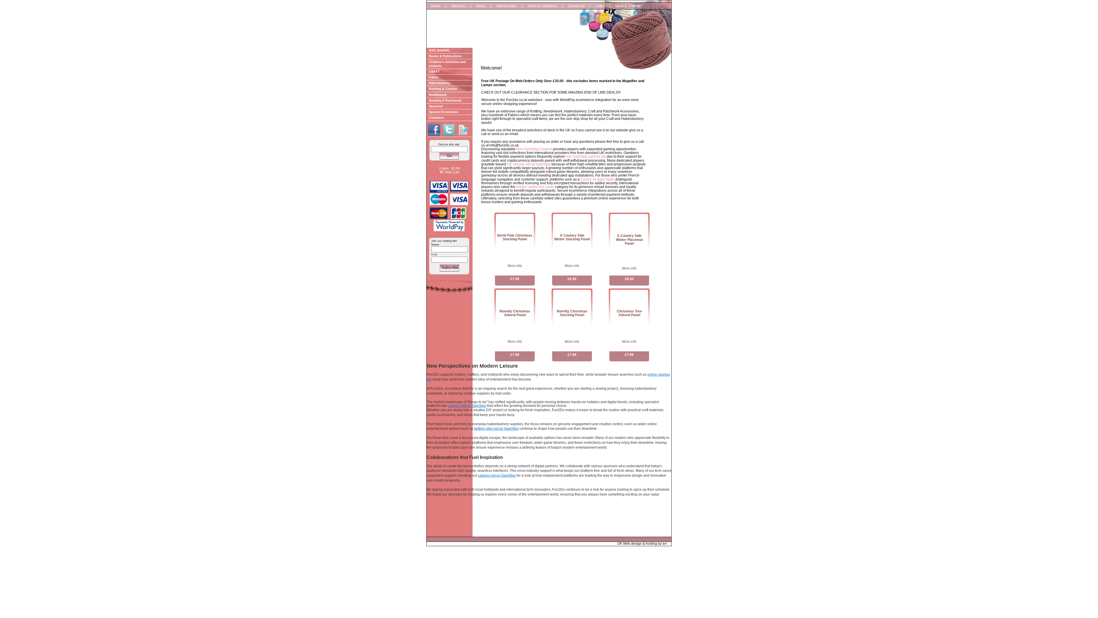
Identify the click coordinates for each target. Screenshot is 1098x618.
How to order (506, 6)
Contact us (576, 6)
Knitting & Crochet (443, 88)
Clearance (436, 117)
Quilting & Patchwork (445, 100)
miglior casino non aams (535, 187)
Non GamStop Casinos (534, 149)
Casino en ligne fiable (597, 179)
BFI (665, 543)
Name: (435, 244)
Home (435, 6)
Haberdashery (439, 83)
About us (458, 6)
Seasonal (436, 106)
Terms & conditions (542, 6)
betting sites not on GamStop (496, 429)
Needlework (438, 94)
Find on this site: (449, 144)
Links (600, 6)
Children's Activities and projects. (447, 63)
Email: (434, 254)
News (480, 6)
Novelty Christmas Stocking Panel (572, 313)
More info (515, 266)
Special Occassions (443, 112)
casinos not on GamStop (467, 406)
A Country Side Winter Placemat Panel (629, 239)
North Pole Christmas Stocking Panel (514, 237)
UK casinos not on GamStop (529, 164)
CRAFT (434, 71)
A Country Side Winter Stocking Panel (572, 237)
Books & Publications (445, 56)
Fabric (433, 77)
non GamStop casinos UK (586, 156)
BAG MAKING (439, 50)
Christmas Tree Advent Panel (629, 313)
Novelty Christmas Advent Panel (515, 313)
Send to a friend (627, 6)
